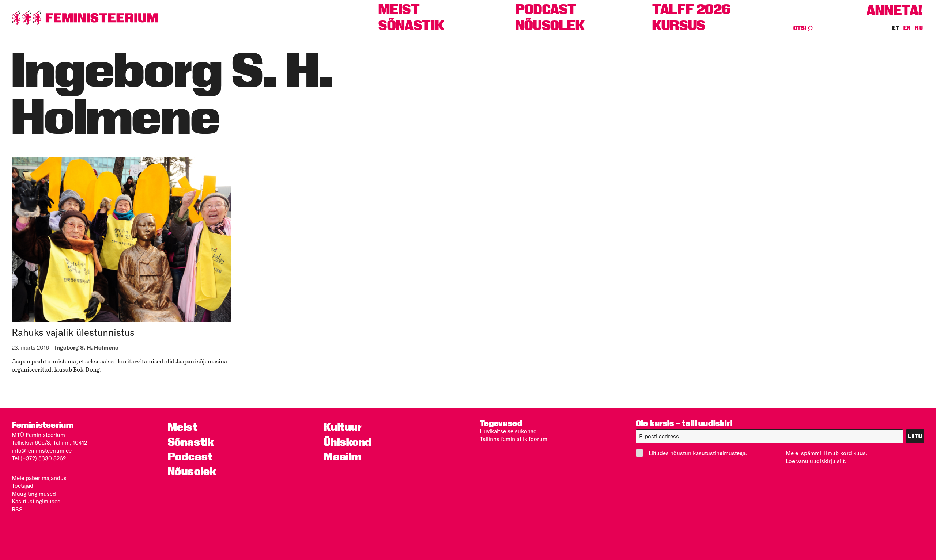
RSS (17, 509)
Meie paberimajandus (39, 478)
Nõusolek (550, 25)
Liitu (915, 436)
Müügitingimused (34, 493)
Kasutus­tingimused (36, 501)
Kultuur (343, 427)
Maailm (343, 456)
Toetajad (22, 485)
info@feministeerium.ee (42, 450)
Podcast (546, 9)
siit (841, 461)
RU (919, 28)
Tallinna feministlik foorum (513, 438)
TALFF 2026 (691, 9)
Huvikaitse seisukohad (508, 431)
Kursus (678, 25)
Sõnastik (411, 25)
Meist (399, 9)
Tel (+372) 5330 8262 (39, 458)
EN (907, 28)
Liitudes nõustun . (698, 453)
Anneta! (894, 10)
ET (896, 28)
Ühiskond (348, 442)
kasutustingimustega (719, 453)
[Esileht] (85, 18)
